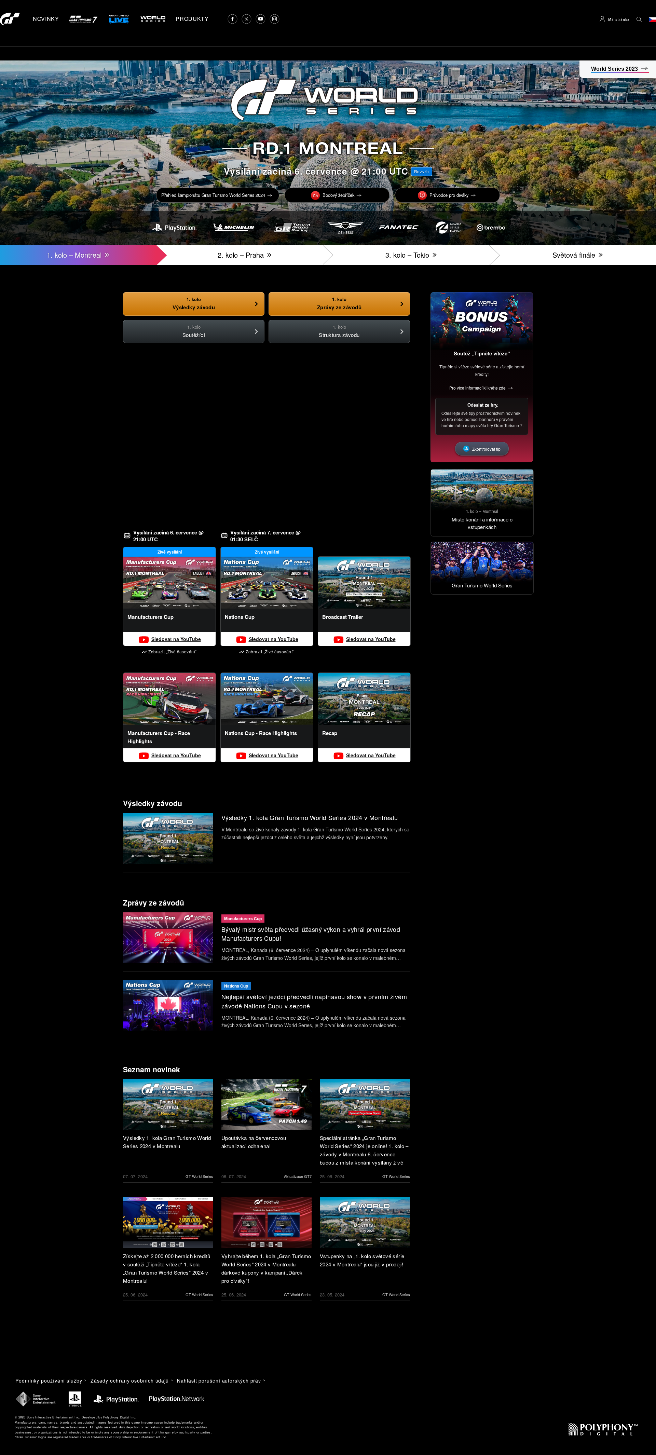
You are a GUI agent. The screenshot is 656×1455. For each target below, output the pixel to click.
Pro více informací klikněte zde (477, 388)
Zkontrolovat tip (486, 449)
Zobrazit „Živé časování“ (172, 651)
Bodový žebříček (338, 195)
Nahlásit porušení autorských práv (219, 1380)
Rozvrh (421, 171)
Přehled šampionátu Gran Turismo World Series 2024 (213, 195)
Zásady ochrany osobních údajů (130, 1380)
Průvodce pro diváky (448, 195)
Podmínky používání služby (48, 1380)
